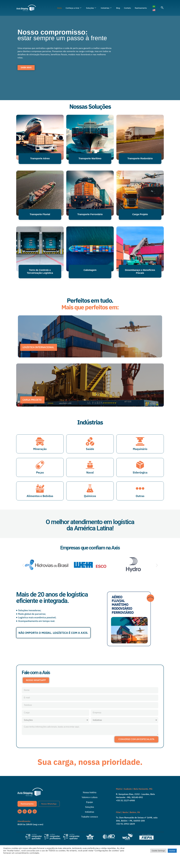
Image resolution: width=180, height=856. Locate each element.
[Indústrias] (90, 813)
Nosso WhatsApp (49, 804)
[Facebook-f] (30, 811)
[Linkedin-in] (20, 811)
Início (59, 8)
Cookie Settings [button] (158, 851)
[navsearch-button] (162, 8)
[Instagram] (25, 811)
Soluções (90, 8)
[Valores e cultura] (90, 799)
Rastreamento (141, 8)
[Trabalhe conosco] (90, 818)
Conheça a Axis (72, 8)
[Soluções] (90, 809)
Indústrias (105, 8)
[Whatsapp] (35, 811)
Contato (127, 8)
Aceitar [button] (172, 851)
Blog (118, 8)
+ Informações (40, 287)
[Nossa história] (90, 794)
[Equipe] (90, 804)
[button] (23, 565)
